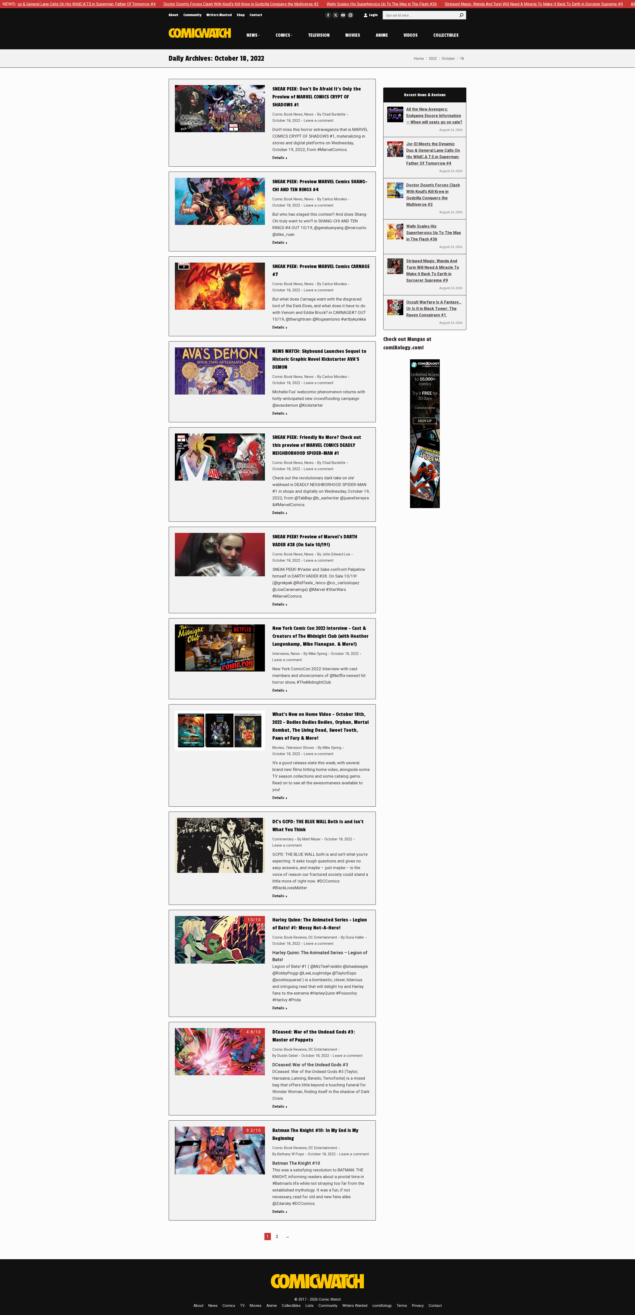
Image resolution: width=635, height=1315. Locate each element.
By (331, 114)
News (309, 114)
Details (278, 157)
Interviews (280, 653)
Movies (278, 747)
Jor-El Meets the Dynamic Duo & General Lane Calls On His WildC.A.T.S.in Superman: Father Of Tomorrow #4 (433, 154)
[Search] (461, 15)
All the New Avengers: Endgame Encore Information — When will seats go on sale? (434, 115)
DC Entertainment (323, 937)
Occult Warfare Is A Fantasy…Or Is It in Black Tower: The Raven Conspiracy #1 (433, 308)
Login (373, 15)
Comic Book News (287, 114)
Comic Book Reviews (289, 937)
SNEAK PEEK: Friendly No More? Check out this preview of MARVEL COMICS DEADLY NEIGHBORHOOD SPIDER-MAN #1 (316, 445)
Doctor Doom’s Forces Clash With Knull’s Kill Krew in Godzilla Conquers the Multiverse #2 (155, 4)
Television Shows (300, 747)
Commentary (283, 839)
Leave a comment (318, 120)
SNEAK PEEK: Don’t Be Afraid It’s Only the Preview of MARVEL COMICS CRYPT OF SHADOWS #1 (316, 97)
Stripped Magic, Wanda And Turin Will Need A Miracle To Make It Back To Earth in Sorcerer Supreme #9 (448, 4)
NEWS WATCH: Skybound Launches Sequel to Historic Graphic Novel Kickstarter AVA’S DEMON (319, 359)
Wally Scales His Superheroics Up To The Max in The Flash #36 (296, 4)
